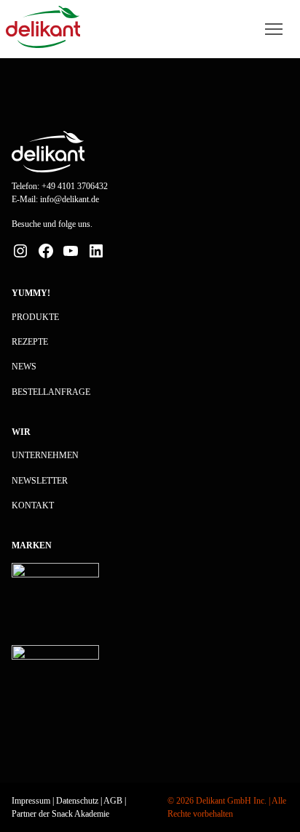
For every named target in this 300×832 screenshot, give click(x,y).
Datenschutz (77, 801)
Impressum (31, 801)
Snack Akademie (80, 814)
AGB (112, 801)
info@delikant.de (69, 199)
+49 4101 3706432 (75, 186)
